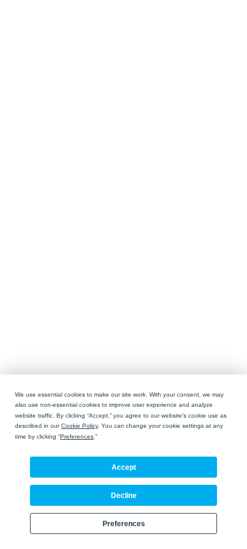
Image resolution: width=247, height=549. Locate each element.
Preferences (124, 524)
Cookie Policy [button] (79, 425)
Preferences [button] (77, 436)
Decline (124, 495)
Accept (124, 467)
